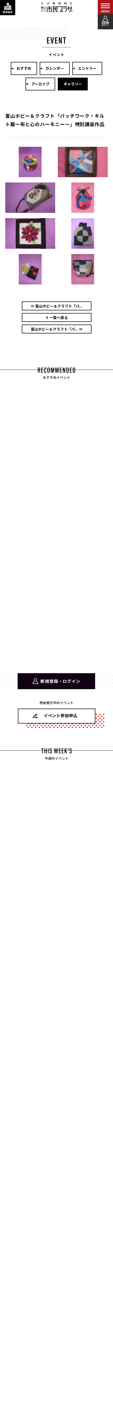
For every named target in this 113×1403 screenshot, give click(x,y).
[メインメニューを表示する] (105, 7)
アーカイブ (40, 84)
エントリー (87, 68)
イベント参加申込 (60, 715)
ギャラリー (73, 84)
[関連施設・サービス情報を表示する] (7, 7)
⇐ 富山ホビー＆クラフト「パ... (57, 306)
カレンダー (54, 68)
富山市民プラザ (56, 7)
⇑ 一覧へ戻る (56, 317)
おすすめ (24, 68)
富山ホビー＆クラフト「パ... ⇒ (57, 329)
